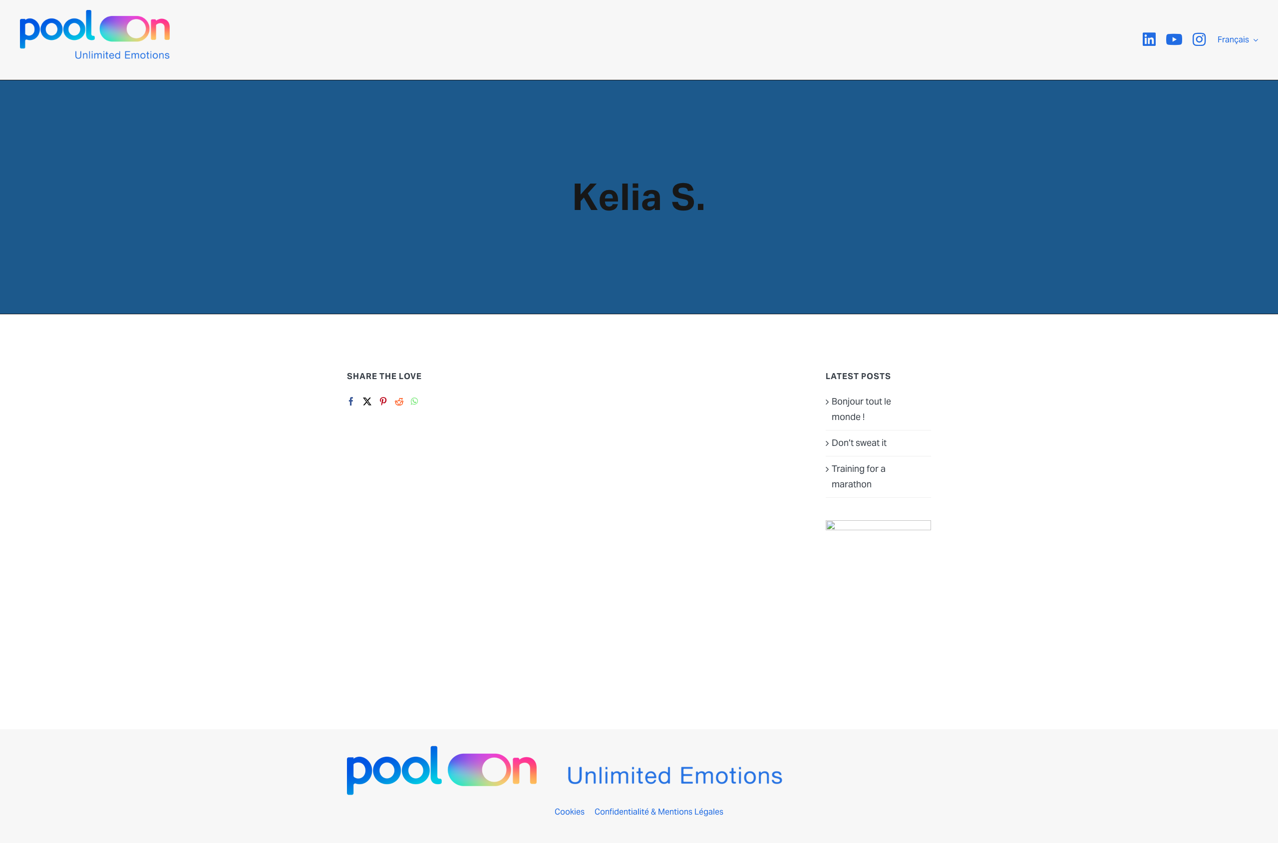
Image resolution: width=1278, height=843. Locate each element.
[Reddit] (399, 401)
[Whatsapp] (414, 401)
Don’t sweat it (859, 442)
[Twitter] (367, 401)
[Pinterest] (383, 401)
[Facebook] (351, 401)
